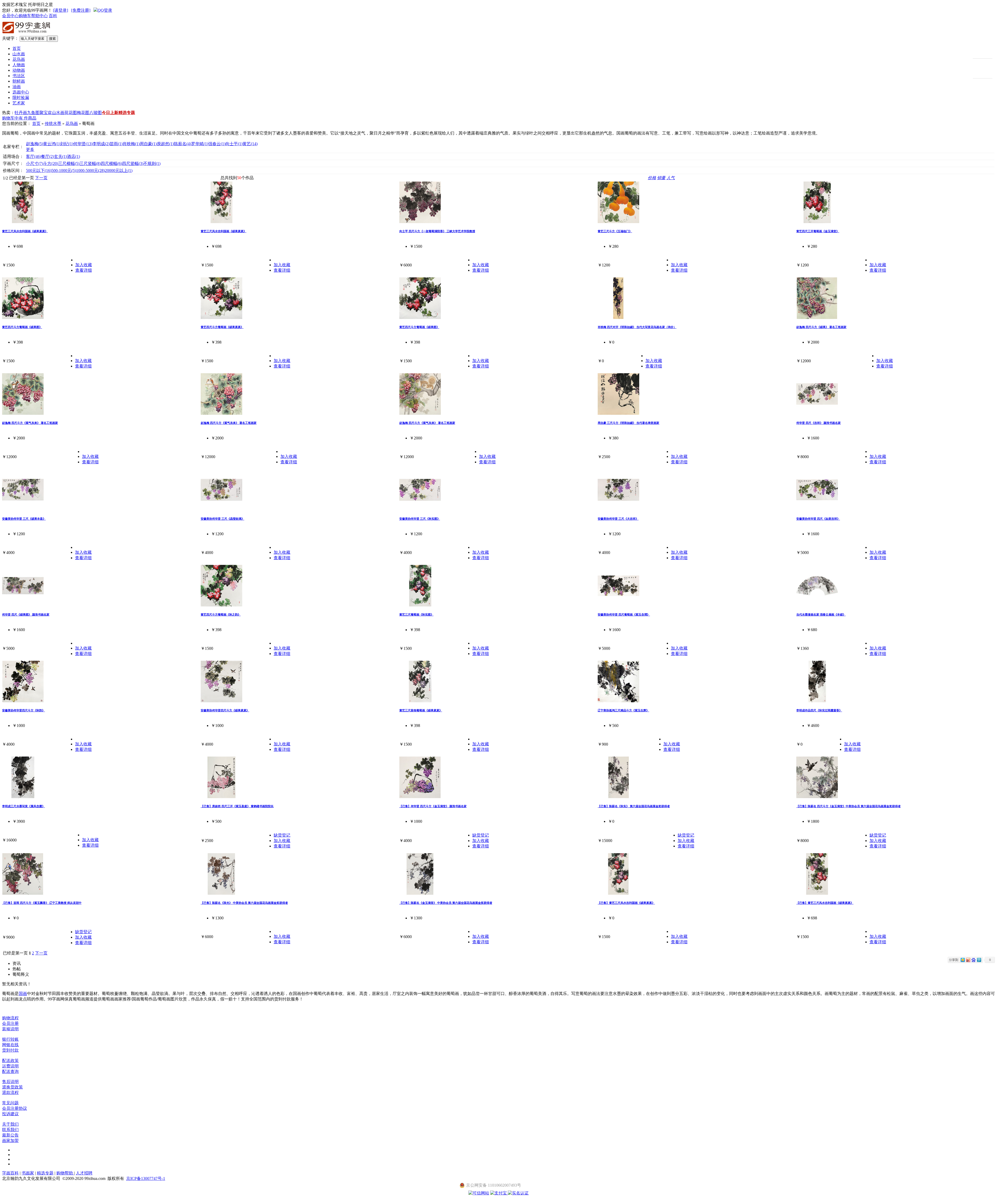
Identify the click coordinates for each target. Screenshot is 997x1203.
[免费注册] (80, 10)
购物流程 (10, 1018)
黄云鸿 (51, 144)
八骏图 (95, 112)
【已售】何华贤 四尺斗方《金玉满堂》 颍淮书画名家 (433, 806)
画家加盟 (10, 1140)
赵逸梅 (34, 144)
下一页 (41, 178)
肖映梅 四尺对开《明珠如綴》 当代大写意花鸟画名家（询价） (637, 327)
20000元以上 (118, 170)
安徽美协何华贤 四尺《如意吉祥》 (818, 518)
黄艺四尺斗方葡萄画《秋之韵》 (221, 614)
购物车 (25, 16)
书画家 (28, 1173)
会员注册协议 (14, 1108)
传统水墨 (53, 123)
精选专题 (126, 112)
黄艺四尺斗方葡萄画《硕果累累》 (222, 327)
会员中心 (10, 16)
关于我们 (10, 1124)
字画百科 (10, 1173)
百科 (53, 16)
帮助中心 (39, 16)
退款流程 (10, 1092)
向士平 (233, 144)
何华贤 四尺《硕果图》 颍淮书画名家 (25, 614)
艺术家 (18, 103)
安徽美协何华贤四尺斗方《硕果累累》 (225, 710)
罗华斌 (199, 144)
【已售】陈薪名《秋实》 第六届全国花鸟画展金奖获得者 (634, 806)
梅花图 (83, 112)
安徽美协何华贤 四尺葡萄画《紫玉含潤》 (624, 614)
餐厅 (47, 156)
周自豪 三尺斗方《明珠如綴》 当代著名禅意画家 (628, 422)
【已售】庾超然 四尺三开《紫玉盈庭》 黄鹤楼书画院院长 (237, 806)
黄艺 (250, 144)
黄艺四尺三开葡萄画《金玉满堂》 (817, 231)
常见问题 (10, 1103)
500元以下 (38, 170)
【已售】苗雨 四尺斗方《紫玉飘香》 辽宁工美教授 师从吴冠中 (42, 902)
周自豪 (148, 144)
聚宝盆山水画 (51, 112)
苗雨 (116, 144)
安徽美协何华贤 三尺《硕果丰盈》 (24, 518)
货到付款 (10, 1050)
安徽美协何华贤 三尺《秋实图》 (419, 518)
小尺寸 (34, 163)
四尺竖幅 (132, 163)
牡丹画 (21, 112)
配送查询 (10, 1071)
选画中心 (20, 92)
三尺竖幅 (90, 163)
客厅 (33, 156)
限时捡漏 (20, 97)
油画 (16, 86)
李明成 (101, 144)
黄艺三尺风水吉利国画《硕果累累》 (25, 231)
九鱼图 (33, 112)
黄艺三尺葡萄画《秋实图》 (416, 614)
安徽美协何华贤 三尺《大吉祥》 (618, 518)
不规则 (151, 163)
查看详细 (83, 270)
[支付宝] (499, 1193)
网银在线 (10, 1044)
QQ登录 (105, 10)
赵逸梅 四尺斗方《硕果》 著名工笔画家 (821, 327)
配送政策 (10, 1060)
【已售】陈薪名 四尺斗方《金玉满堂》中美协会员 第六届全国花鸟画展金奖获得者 (848, 806)
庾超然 (165, 144)
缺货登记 (282, 835)
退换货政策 (12, 1087)
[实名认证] (518, 1193)
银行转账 (10, 1039)
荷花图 (70, 112)
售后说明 (10, 1081)
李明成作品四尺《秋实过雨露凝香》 (819, 710)
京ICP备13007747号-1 (145, 1178)
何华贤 (82, 144)
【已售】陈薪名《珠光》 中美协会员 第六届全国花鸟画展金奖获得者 (244, 902)
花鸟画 (18, 59)
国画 (23, 993)
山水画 (18, 54)
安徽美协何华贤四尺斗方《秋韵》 (23, 710)
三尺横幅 (68, 163)
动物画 (18, 70)
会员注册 (10, 1023)
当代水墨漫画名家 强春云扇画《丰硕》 (821, 614)
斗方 (50, 163)
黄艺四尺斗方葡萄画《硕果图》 (22, 327)
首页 (16, 48)
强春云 (216, 144)
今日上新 (110, 112)
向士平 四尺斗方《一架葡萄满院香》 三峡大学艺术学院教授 (437, 231)
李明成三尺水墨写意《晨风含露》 (23, 806)
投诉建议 (10, 1114)
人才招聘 (84, 1173)
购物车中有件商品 (19, 118)
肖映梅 (131, 144)
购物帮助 (65, 1173)
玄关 (60, 156)
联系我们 (10, 1129)
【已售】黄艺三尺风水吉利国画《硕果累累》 (626, 902)
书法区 (18, 75)
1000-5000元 (90, 170)
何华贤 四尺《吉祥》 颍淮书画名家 (818, 422)
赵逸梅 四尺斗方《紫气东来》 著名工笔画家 (30, 422)
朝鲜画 (18, 81)
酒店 (73, 156)
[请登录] (60, 10)
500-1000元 (63, 170)
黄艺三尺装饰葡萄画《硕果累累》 (420, 710)
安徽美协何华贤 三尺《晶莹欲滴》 (222, 518)
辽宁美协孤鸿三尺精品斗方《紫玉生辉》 (623, 710)
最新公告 (10, 1135)
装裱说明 (10, 1029)
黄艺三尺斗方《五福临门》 (615, 231)
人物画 (18, 65)
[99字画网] (26, 34)
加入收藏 (83, 265)
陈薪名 (182, 144)
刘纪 (66, 144)
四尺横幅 (111, 163)
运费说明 (10, 1066)
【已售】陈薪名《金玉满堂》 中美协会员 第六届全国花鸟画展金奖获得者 (445, 902)
